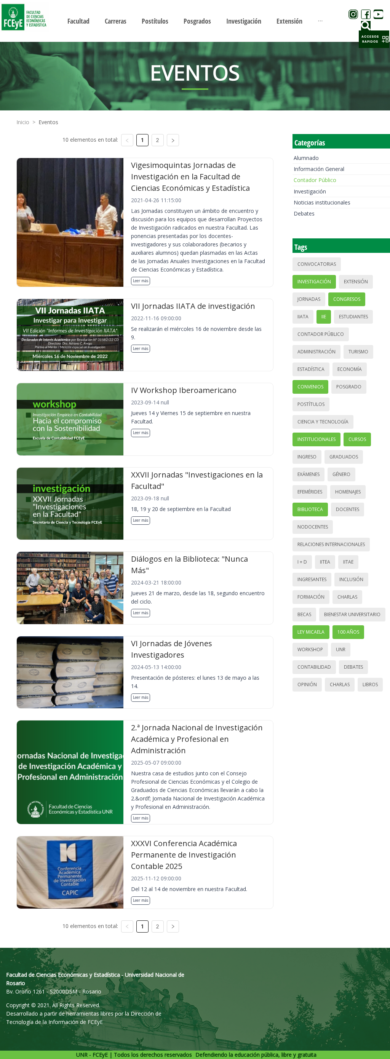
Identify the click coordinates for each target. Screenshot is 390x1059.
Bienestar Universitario (352, 614)
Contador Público (315, 180)
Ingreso (306, 457)
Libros (370, 684)
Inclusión (351, 579)
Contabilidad (314, 667)
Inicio (22, 122)
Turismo (358, 351)
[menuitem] (78, 21)
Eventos (48, 122)
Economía (349, 369)
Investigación (310, 191)
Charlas (347, 597)
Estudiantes (353, 316)
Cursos (357, 439)
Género (341, 474)
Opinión (307, 684)
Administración (316, 351)
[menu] (195, 20)
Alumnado (306, 157)
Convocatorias (316, 264)
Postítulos (310, 404)
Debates (304, 213)
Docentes (347, 509)
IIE (323, 316)
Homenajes (348, 492)
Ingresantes (311, 579)
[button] (374, 39)
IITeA (325, 562)
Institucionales (316, 439)
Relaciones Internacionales (331, 544)
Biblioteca (310, 509)
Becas (304, 614)
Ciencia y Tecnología (322, 421)
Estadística (310, 369)
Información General (319, 169)
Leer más (140, 280)
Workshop (310, 649)
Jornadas (308, 299)
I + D (302, 562)
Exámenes (308, 474)
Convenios (310, 386)
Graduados (343, 457)
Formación (310, 597)
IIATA (302, 316)
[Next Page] (173, 140)
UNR (340, 649)
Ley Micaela (310, 632)
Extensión (356, 281)
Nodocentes (312, 527)
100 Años (348, 632)
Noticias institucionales (322, 202)
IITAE (348, 562)
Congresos (346, 299)
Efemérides (309, 492)
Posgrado (348, 386)
